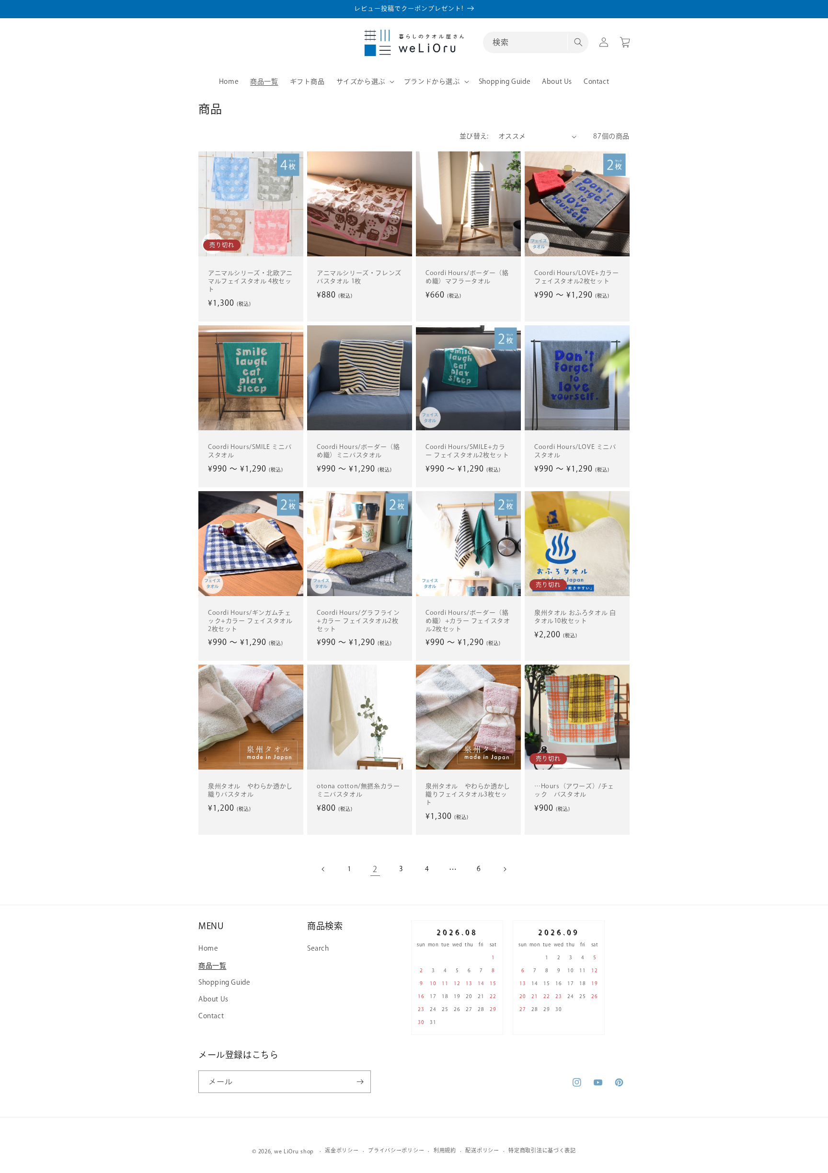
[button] (364, 81)
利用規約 (445, 1150)
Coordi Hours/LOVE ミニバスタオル (575, 451)
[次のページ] (504, 869)
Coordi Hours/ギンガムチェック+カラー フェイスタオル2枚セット (250, 621)
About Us (213, 999)
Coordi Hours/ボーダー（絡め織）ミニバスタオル (358, 451)
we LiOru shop (294, 1151)
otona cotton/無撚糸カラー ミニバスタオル (358, 790)
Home (208, 948)
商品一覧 (212, 965)
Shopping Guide (224, 982)
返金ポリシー (341, 1150)
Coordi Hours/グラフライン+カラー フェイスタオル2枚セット (358, 621)
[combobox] (535, 42)
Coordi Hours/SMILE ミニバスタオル (249, 451)
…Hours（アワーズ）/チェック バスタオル (574, 790)
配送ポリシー (482, 1150)
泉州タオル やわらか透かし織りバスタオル (250, 790)
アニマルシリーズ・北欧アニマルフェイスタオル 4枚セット (250, 281)
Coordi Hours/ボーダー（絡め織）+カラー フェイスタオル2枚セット (468, 621)
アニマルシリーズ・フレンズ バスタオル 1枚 (359, 277)
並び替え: (474, 136)
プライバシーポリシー (396, 1150)
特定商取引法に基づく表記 (541, 1150)
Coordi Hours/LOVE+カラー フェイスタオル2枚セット (576, 277)
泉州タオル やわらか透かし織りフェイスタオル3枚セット (468, 794)
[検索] (577, 42)
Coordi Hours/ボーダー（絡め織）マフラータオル (467, 277)
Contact (211, 1015)
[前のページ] (323, 869)
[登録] (359, 1081)
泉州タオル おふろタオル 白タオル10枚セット (575, 617)
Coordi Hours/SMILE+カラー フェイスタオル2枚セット (467, 451)
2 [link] (375, 869)
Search (318, 948)
